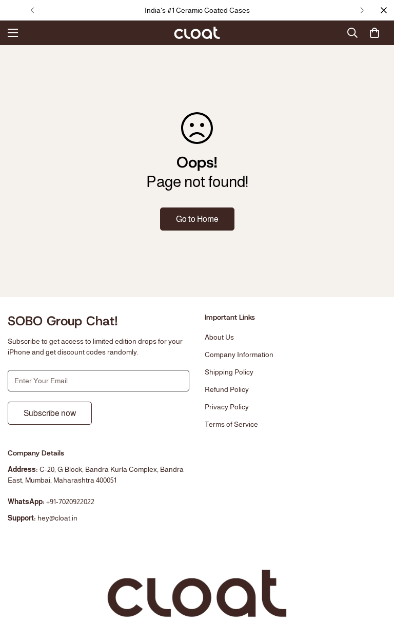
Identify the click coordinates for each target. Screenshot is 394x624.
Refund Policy (227, 389)
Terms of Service (231, 424)
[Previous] (32, 10)
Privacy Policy (227, 407)
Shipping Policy (229, 372)
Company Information (239, 354)
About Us (219, 337)
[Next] (361, 10)
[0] (374, 33)
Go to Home (197, 219)
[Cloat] (197, 32)
